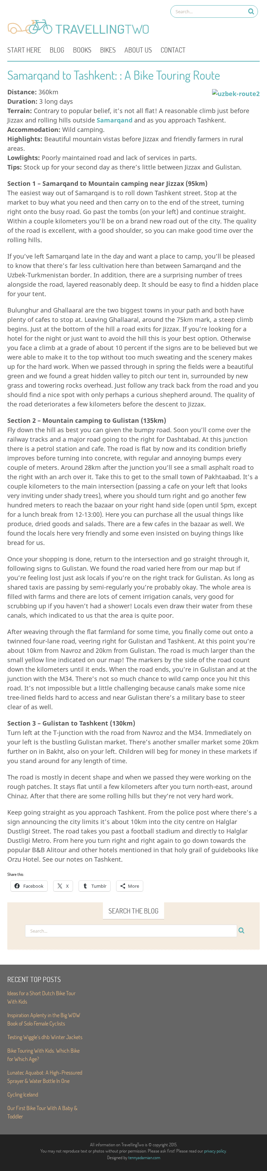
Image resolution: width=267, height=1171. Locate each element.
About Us (138, 49)
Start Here (24, 49)
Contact (173, 49)
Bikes (108, 49)
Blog (57, 49)
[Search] (251, 11)
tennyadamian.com (144, 1157)
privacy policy (215, 1151)
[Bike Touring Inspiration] (80, 33)
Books (82, 49)
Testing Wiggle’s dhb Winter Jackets (44, 1037)
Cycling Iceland (22, 1094)
